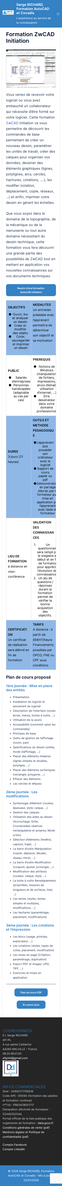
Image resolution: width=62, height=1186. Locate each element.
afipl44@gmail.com (15, 1058)
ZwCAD (12, 123)
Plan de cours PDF (31, 992)
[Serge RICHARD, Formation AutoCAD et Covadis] (8, 13)
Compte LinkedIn (14, 1149)
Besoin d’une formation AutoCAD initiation (31, 290)
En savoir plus (31, 1004)
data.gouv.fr (45, 1123)
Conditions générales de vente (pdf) (26, 1127)
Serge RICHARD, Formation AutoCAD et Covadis (32, 9)
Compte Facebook (15, 1144)
